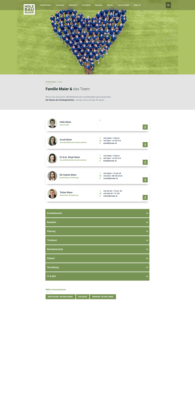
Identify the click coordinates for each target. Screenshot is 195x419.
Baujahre (82, 296)
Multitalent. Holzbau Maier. (60, 296)
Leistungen (60, 5)
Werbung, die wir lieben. (103, 296)
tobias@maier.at (108, 196)
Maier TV (137, 5)
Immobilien (86, 5)
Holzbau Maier (45, 5)
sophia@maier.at (109, 178)
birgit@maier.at (108, 160)
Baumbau (98, 5)
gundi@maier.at (108, 143)
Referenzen (73, 5)
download (145, 127)
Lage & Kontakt (123, 5)
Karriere (110, 5)
